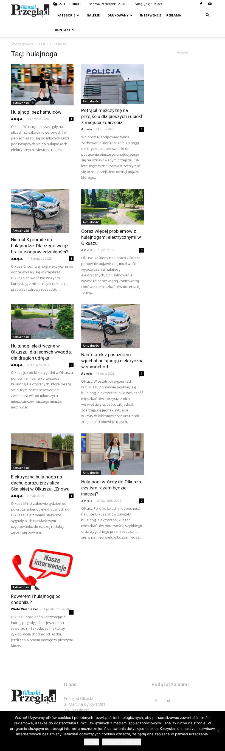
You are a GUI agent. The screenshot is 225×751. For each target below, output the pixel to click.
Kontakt (63, 30)
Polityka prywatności (121, 742)
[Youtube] (210, 4)
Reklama (173, 15)
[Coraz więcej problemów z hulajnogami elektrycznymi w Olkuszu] (112, 206)
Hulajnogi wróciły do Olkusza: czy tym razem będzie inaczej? (111, 488)
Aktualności (21, 103)
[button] (207, 15)
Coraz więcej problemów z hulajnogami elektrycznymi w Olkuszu (111, 237)
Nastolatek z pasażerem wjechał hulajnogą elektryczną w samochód (112, 360)
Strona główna (22, 44)
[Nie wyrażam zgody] (218, 731)
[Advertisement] (182, 82)
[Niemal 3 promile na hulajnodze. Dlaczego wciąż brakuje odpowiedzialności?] (42, 211)
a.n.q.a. (17, 119)
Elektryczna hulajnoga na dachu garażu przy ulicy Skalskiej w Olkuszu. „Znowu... (42, 483)
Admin (86, 129)
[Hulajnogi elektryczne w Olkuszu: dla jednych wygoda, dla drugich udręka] (42, 321)
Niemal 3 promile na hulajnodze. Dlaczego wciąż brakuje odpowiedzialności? (39, 245)
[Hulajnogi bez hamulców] (42, 84)
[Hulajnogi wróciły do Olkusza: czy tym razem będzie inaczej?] (112, 454)
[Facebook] (201, 4)
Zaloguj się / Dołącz (148, 4)
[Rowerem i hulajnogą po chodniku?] (42, 569)
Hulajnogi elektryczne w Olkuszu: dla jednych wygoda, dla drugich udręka (41, 352)
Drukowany (117, 15)
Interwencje (150, 15)
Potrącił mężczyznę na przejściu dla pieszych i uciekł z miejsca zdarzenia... (111, 116)
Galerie (93, 15)
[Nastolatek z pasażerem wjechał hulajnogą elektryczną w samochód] (112, 326)
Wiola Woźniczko (24, 609)
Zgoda (91, 742)
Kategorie (66, 15)
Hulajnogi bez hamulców (36, 112)
